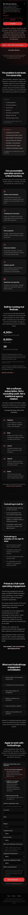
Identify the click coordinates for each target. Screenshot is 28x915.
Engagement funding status (11, 853)
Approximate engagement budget (12, 860)
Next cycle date (7, 837)
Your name (6, 810)
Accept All (12, 23)
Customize (5, 15)
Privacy (13, 896)
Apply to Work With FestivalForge (12, 45)
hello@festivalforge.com (17, 883)
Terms (8, 896)
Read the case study (7, 372)
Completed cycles (8, 830)
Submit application (13, 879)
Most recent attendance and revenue (13, 844)
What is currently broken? (10, 867)
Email (5, 817)
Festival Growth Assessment (14, 486)
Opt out (14, 902)
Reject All (12, 19)
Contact (19, 896)
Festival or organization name (11, 803)
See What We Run (14, 50)
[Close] (24, 3)
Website (6, 823)
